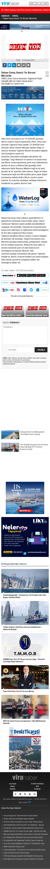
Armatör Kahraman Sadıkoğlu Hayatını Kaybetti (19, 819)
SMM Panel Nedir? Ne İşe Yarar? (14, 847)
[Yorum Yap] (28, 65)
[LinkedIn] (14, 65)
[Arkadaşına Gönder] (19, 65)
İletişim (12, 789)
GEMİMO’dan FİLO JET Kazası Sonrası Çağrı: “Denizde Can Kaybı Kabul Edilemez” (23, 831)
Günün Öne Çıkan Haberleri (11, 808)
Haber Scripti (22, 802)
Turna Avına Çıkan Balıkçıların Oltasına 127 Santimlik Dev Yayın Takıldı (22, 844)
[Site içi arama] (47, 4)
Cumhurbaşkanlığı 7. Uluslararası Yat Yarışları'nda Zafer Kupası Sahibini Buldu (23, 850)
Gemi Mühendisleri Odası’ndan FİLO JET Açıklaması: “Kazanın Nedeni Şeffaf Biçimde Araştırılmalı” (22, 825)
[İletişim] (43, 4)
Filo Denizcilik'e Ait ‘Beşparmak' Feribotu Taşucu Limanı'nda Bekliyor (22, 840)
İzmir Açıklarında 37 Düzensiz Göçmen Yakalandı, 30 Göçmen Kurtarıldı (22, 859)
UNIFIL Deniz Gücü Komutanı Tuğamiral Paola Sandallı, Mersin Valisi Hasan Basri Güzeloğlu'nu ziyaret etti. (21, 81)
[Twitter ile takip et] (20, 794)
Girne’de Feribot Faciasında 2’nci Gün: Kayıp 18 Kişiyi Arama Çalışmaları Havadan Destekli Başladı (22, 822)
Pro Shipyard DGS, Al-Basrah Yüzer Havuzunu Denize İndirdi (23, 837)
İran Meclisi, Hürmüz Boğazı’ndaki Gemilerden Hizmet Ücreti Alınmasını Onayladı (22, 828)
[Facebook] (5, 65)
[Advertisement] (25, 400)
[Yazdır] (24, 65)
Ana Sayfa (12, 784)
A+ (47, 72)
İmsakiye (37, 789)
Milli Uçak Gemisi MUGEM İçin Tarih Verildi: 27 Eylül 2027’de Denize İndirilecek (24, 834)
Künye (13, 786)
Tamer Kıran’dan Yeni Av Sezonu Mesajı (16, 853)
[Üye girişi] (29, 794)
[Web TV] (35, 4)
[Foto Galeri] (39, 4)
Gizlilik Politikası (37, 784)
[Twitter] (9, 65)
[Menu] (31, 4)
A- (47, 75)
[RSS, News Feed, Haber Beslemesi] (25, 794)
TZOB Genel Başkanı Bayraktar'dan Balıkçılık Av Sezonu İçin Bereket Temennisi (22, 856)
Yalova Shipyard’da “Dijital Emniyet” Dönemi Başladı (21, 816)
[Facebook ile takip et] (15, 794)
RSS (37, 786)
